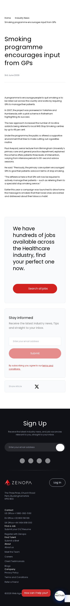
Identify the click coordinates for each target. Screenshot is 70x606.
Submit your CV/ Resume (18, 529)
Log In (57, 482)
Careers (9, 556)
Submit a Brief (12, 540)
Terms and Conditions (16, 577)
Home (8, 17)
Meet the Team (12, 551)
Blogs (8, 566)
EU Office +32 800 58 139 (17, 518)
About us (9, 547)
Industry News (22, 17)
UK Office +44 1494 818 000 (18, 522)
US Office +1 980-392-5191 (18, 513)
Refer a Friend (12, 582)
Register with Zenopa (15, 534)
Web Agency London (22, 593)
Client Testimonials (14, 561)
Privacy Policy (12, 572)
